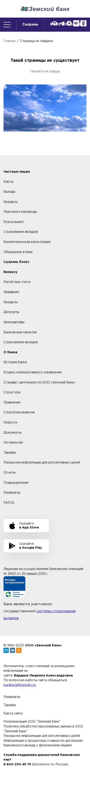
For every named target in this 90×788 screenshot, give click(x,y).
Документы (12, 432)
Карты (8, 181)
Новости (10, 422)
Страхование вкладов (20, 231)
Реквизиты (11, 492)
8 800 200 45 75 (17, 764)
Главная (9, 41)
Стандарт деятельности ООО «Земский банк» (39, 382)
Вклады (9, 191)
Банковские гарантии (20, 332)
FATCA (8, 502)
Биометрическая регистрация (26, 241)
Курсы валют (13, 221)
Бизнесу (10, 272)
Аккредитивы (13, 322)
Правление (12, 402)
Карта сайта (13, 713)
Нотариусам (13, 442)
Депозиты (11, 312)
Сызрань (30, 24)
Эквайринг (11, 292)
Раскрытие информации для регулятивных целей (41, 462)
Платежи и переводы (20, 211)
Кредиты (10, 201)
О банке (10, 352)
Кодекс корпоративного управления (32, 372)
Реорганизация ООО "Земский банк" (31, 721)
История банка (15, 362)
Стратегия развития (19, 412)
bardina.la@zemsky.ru (19, 685)
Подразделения (15, 482)
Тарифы (9, 452)
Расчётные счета (16, 281)
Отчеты (9, 472)
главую (54, 71)
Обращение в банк (18, 251)
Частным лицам (16, 171)
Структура (12, 392)
